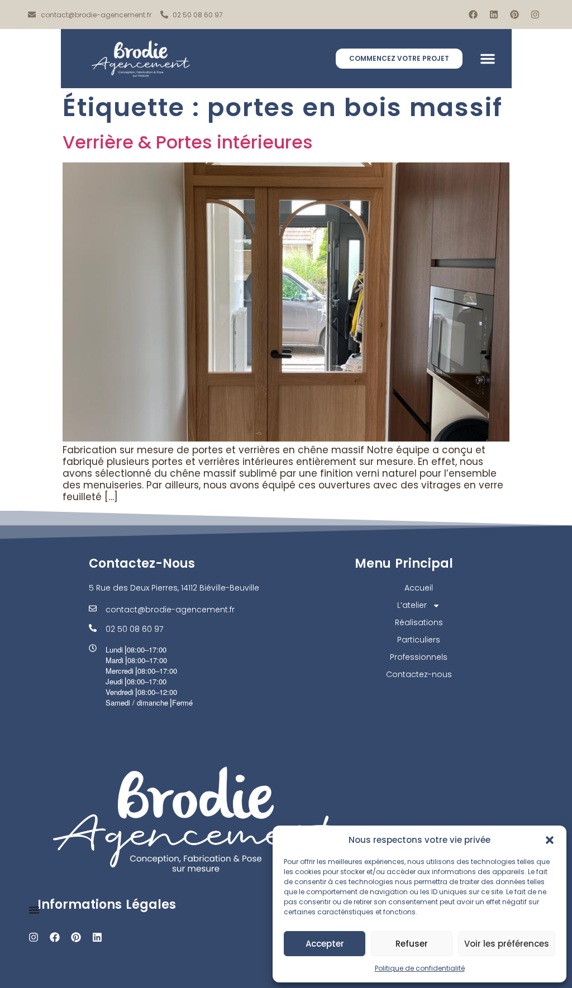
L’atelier (412, 605)
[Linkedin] (494, 14)
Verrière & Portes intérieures (188, 142)
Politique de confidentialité (420, 968)
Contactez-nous (419, 674)
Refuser (411, 943)
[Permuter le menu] (34, 909)
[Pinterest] (514, 14)
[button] (549, 840)
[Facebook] (473, 14)
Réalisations (419, 622)
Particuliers (418, 639)
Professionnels (418, 657)
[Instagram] (535, 14)
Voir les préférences (506, 943)
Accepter (325, 943)
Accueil (418, 587)
